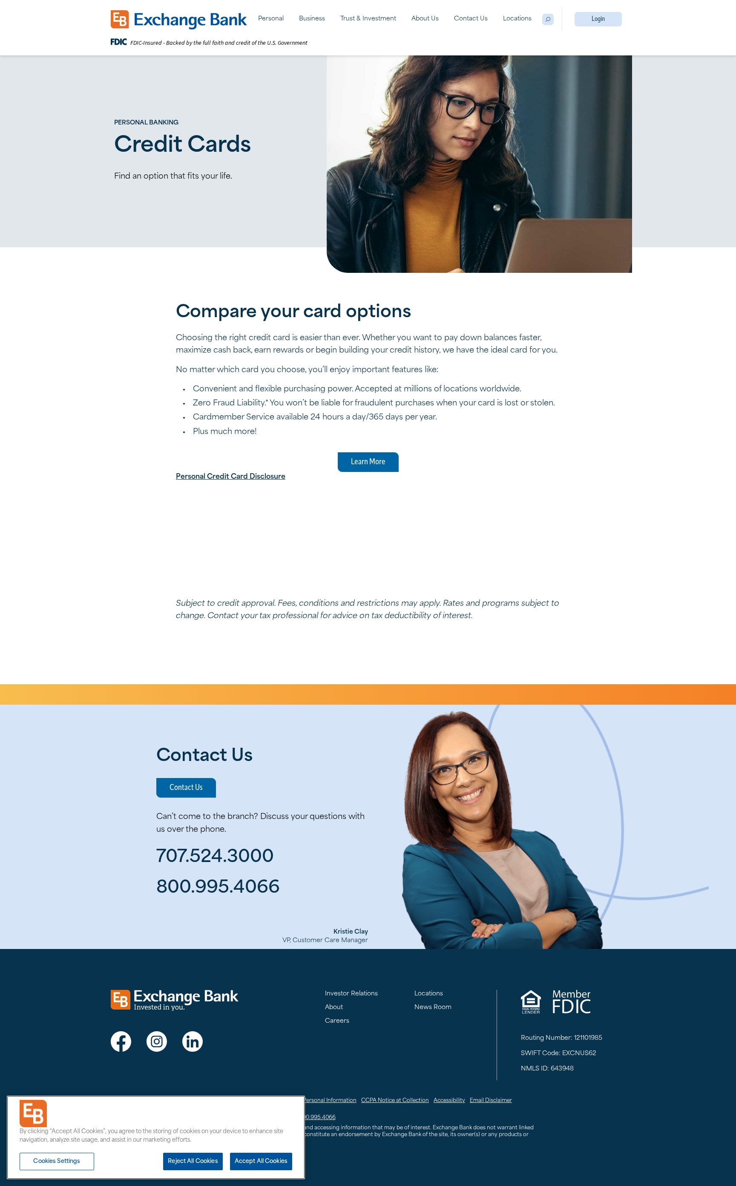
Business (312, 19)
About (334, 1007)
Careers (337, 1021)
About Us (425, 19)
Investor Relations (351, 994)
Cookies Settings (56, 1161)
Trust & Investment (368, 19)
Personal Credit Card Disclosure (230, 477)
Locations (517, 19)
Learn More (368, 462)
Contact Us (471, 19)
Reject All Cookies (193, 1161)
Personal (271, 19)
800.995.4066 (317, 1117)
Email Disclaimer (491, 1100)
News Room (432, 1007)
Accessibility (449, 1100)
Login (598, 19)
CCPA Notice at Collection (395, 1100)
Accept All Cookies (261, 1161)
